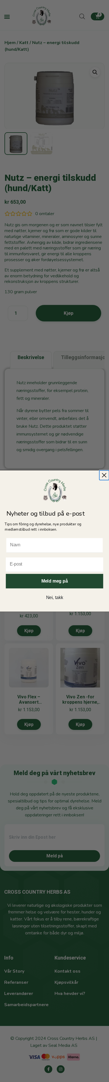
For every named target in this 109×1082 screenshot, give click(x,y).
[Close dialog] (104, 475)
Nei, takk (54, 597)
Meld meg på (54, 581)
